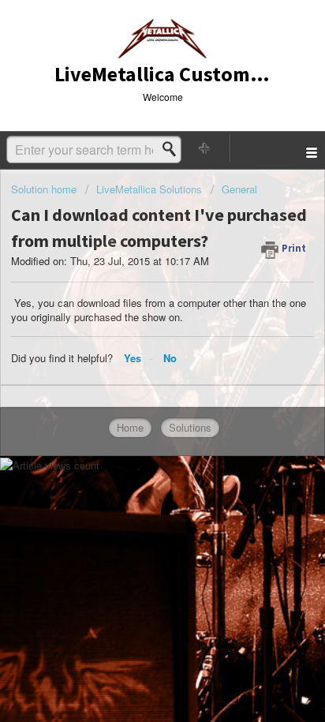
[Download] (133, 348)
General (239, 188)
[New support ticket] (205, 148)
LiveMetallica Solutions (149, 188)
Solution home (45, 188)
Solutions (190, 427)
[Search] (173, 149)
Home (130, 427)
